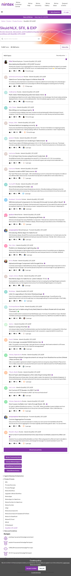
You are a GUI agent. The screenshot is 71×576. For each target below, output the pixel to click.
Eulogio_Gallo (13, 122)
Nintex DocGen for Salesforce (13, 502)
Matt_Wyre (12, 245)
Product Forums (17, 21)
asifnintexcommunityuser (16, 76)
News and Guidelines (10, 531)
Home (3, 21)
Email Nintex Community (13, 466)
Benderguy (12, 291)
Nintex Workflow (10, 490)
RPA (6, 482)
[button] (35, 572)
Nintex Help (29, 4)
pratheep (11, 537)
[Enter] (1, 38)
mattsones (12, 153)
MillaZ (11, 61)
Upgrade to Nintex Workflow (13, 493)
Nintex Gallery (47, 4)
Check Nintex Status (13, 470)
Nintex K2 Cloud (9, 519)
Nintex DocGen (9, 505)
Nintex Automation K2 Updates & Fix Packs (17, 513)
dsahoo (11, 324)
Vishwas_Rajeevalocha (15, 354)
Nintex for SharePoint (11, 516)
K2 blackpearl (9, 525)
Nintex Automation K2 (11, 510)
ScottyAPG (12, 184)
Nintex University (38, 4)
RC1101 (11, 553)
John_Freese (12, 107)
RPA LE (7, 522)
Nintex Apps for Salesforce (12, 499)
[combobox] (21, 38)
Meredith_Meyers (14, 432)
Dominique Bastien (14, 306)
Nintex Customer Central (18, 4)
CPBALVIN (12, 547)
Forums (9, 21)
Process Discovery (10, 485)
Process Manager (10, 488)
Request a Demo (64, 4)
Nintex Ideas (55, 4)
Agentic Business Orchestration (14, 476)
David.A (11, 339)
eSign (6, 508)
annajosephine (13, 230)
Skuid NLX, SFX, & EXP (11, 528)
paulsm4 (11, 542)
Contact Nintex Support (13, 461)
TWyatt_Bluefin (13, 372)
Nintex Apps (8, 496)
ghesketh (11, 138)
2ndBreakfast (13, 92)
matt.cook (12, 387)
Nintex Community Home (13, 457)
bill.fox (11, 260)
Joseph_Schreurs (14, 276)
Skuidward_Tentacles (15, 199)
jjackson (11, 214)
